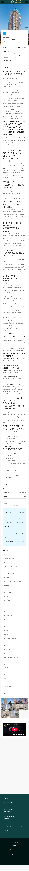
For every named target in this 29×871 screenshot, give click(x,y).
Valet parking (7, 686)
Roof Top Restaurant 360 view (11, 657)
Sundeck (6, 682)
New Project (6, 37)
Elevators (6, 585)
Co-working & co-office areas (11, 573)
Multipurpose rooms (9, 642)
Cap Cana (6, 804)
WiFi (5, 693)
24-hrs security (7, 554)
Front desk (6, 596)
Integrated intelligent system (11, 623)
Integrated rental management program (13, 626)
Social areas (7, 674)
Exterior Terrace (8, 589)
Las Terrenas (7, 814)
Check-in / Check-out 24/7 (10, 566)
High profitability (8, 615)
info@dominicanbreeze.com (10, 832)
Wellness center (8, 690)
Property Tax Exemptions (10, 653)
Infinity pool (7, 619)
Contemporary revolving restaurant (12, 581)
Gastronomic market (9, 604)
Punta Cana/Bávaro (8, 802)
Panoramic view (8, 645)
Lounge (6, 634)
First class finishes (8, 592)
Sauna (5, 661)
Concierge (6, 577)
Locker (6, 630)
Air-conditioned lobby (9, 558)
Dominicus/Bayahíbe (8, 809)
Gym (5, 608)
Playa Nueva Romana (9, 816)
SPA (5, 678)
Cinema (6, 570)
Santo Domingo (7, 807)
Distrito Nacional (7, 811)
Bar (5, 562)
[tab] (4, 33)
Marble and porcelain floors (10, 638)
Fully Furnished (7, 600)
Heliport (6, 611)
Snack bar (6, 671)
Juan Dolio (6, 818)
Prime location (7, 649)
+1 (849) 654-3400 (8, 830)
